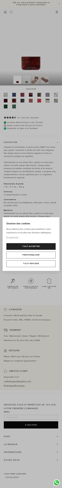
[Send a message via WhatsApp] (56, 482)
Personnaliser (31, 255)
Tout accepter (31, 246)
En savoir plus (12, 237)
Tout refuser (31, 263)
